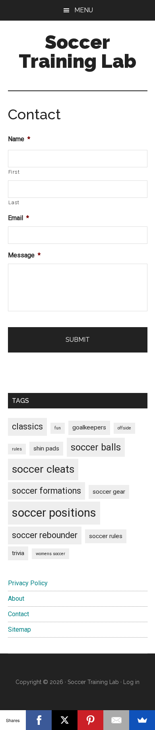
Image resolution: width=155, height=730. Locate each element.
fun (57, 428)
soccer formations (46, 491)
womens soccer (50, 553)
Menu (83, 10)
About (16, 598)
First (14, 172)
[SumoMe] (142, 720)
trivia (18, 553)
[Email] (116, 720)
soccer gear (109, 491)
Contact (18, 614)
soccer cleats (43, 469)
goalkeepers (89, 427)
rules (17, 449)
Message (24, 255)
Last (14, 202)
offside (124, 428)
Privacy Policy (28, 583)
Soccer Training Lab (77, 51)
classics (27, 426)
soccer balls (96, 447)
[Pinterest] (90, 720)
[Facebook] (39, 720)
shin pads (46, 448)
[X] (65, 720)
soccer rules (105, 536)
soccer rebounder (45, 535)
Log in (131, 682)
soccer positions (54, 512)
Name (19, 139)
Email (18, 218)
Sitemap (19, 629)
